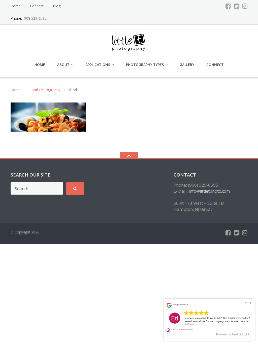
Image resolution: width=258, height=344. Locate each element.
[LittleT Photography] (129, 42)
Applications (97, 64)
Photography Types (145, 64)
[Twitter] (236, 6)
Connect (37, 6)
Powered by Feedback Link (233, 334)
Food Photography (44, 89)
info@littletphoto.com (209, 191)
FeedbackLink (187, 329)
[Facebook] (228, 6)
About (63, 64)
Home (16, 6)
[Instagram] (244, 6)
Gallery (187, 64)
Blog (56, 6)
